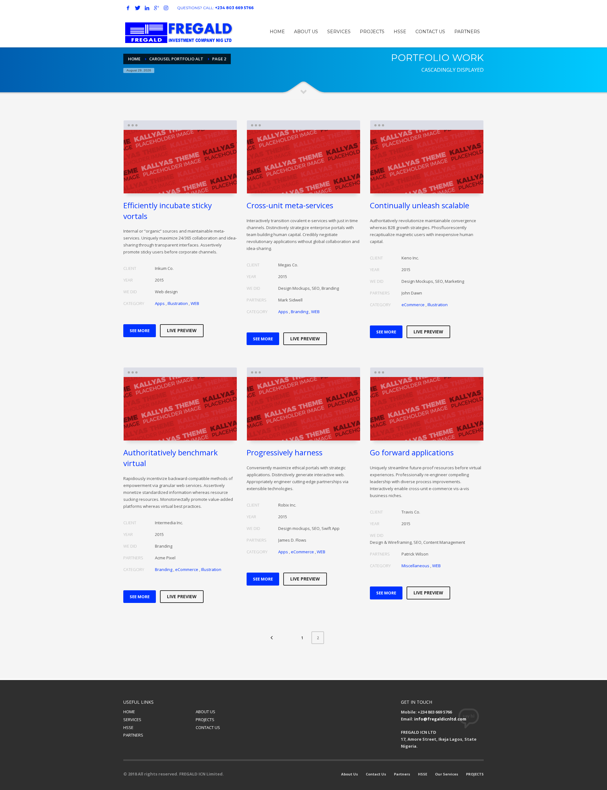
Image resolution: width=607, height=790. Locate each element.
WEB (195, 303)
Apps (160, 303)
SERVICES (132, 719)
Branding (299, 311)
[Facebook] (128, 8)
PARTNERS (133, 735)
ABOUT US (205, 711)
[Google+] (156, 8)
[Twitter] (137, 8)
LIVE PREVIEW (182, 330)
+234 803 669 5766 (234, 7)
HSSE (128, 727)
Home (134, 59)
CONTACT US (208, 727)
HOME (129, 711)
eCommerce (413, 304)
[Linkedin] (147, 8)
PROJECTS (205, 719)
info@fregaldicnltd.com (440, 719)
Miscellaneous (415, 565)
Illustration (178, 303)
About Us (349, 774)
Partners (402, 774)
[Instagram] (166, 8)
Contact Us (376, 774)
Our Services (446, 774)
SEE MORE (140, 330)
